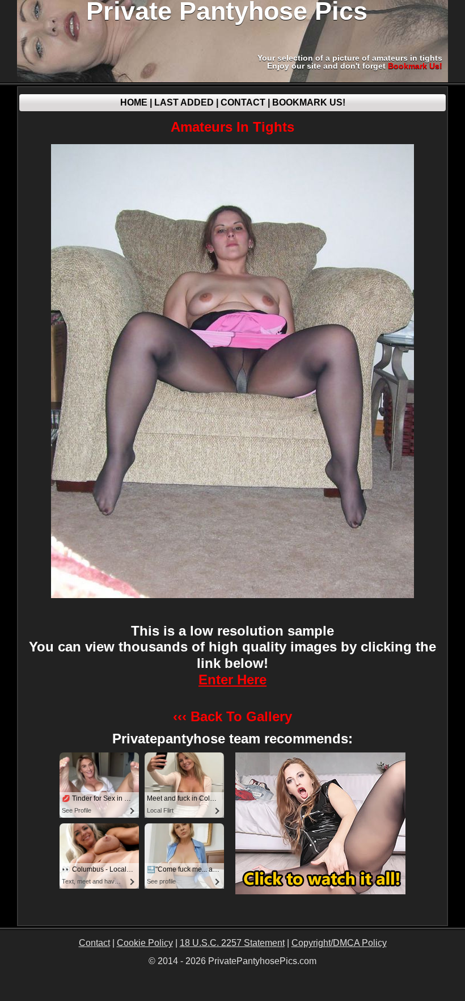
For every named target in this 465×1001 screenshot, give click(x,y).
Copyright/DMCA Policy (339, 943)
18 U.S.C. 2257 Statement (232, 943)
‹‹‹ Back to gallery (232, 716)
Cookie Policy (145, 943)
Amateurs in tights (232, 126)
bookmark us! (415, 65)
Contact (243, 102)
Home (133, 102)
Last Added (184, 102)
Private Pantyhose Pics (226, 11)
